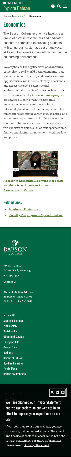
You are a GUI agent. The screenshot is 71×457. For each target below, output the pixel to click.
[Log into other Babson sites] (52, 6)
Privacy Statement (36, 445)
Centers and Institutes (14, 374)
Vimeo (28, 190)
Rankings (8, 352)
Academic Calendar (13, 320)
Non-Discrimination (13, 363)
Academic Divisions (23, 209)
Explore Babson (16, 7)
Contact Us (10, 281)
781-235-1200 (11, 276)
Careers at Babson (12, 358)
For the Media (10, 368)
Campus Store (10, 347)
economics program (51, 95)
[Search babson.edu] (59, 6)
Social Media (10, 331)
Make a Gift (9, 315)
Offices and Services (13, 336)
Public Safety (10, 326)
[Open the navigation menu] (65, 6)
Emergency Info (11, 342)
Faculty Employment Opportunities (36, 215)
